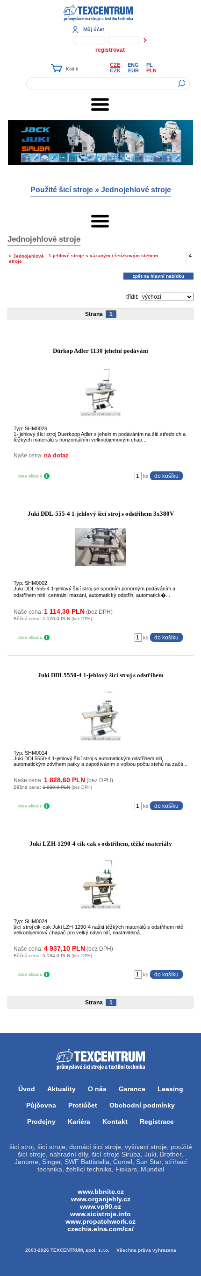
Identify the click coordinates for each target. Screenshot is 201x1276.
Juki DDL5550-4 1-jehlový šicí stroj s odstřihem (101, 675)
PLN (151, 70)
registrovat (110, 50)
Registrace (157, 1121)
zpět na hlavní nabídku (158, 276)
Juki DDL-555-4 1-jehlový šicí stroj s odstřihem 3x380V (101, 513)
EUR (133, 70)
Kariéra (79, 1121)
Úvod (26, 1089)
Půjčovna (41, 1105)
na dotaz (56, 455)
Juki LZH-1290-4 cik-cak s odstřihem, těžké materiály (100, 843)
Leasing (170, 1089)
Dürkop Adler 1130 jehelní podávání (100, 350)
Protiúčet (82, 1105)
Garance (132, 1089)
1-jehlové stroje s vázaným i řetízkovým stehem (103, 255)
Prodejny (41, 1121)
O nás (97, 1089)
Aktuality (61, 1089)
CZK (115, 70)
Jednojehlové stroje (136, 190)
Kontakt (115, 1121)
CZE (115, 65)
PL (149, 65)
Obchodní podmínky (142, 1105)
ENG (133, 65)
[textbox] (108, 83)
